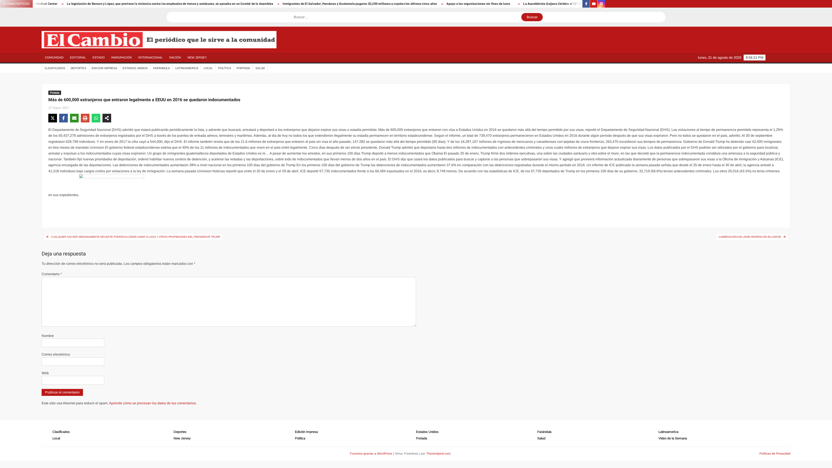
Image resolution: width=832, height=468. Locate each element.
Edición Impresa (104, 68)
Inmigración (121, 57)
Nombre (48, 336)
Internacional (150, 57)
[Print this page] (85, 118)
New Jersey (197, 57)
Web (45, 373)
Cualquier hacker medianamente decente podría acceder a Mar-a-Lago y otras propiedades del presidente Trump (135, 236)
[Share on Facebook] (63, 118)
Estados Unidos (135, 68)
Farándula (161, 68)
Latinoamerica (186, 68)
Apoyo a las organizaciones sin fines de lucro (454, 4)
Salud (260, 68)
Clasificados (54, 68)
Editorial (78, 57)
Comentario (52, 274)
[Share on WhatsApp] (96, 118)
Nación (175, 57)
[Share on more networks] (106, 118)
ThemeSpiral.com (438, 453)
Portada (243, 68)
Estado (99, 57)
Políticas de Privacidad (774, 453)
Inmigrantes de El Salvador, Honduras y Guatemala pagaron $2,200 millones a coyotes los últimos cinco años (335, 4)
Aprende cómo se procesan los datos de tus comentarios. (153, 403)
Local (208, 68)
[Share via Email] (74, 118)
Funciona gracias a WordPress (371, 453)
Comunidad (54, 57)
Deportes (78, 68)
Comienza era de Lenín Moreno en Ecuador (749, 236)
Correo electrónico (56, 354)
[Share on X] (52, 118)
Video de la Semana (672, 438)
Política (224, 68)
